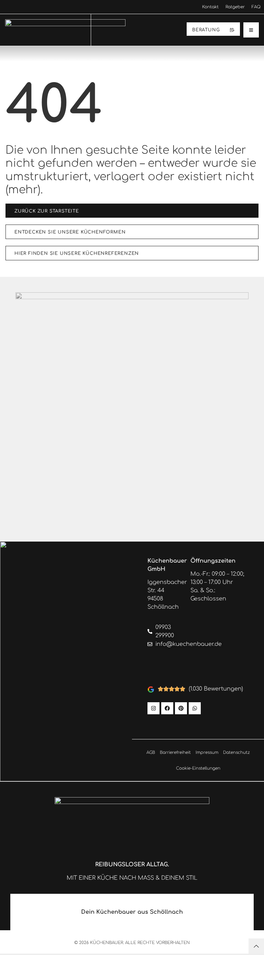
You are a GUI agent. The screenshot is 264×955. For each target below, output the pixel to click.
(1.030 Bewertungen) (216, 689)
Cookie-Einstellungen (198, 768)
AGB (150, 752)
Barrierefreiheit (175, 752)
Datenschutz (236, 752)
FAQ (256, 6)
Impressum (207, 752)
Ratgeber (235, 6)
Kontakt (210, 6)
